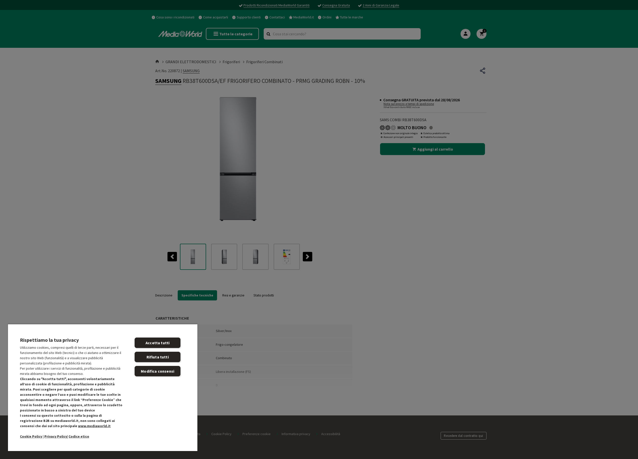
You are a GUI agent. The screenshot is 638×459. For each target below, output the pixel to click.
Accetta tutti (157, 342)
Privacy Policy (55, 436)
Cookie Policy (31, 436)
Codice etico (79, 436)
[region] (102, 387)
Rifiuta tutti (158, 356)
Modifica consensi (157, 371)
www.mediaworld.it (94, 426)
